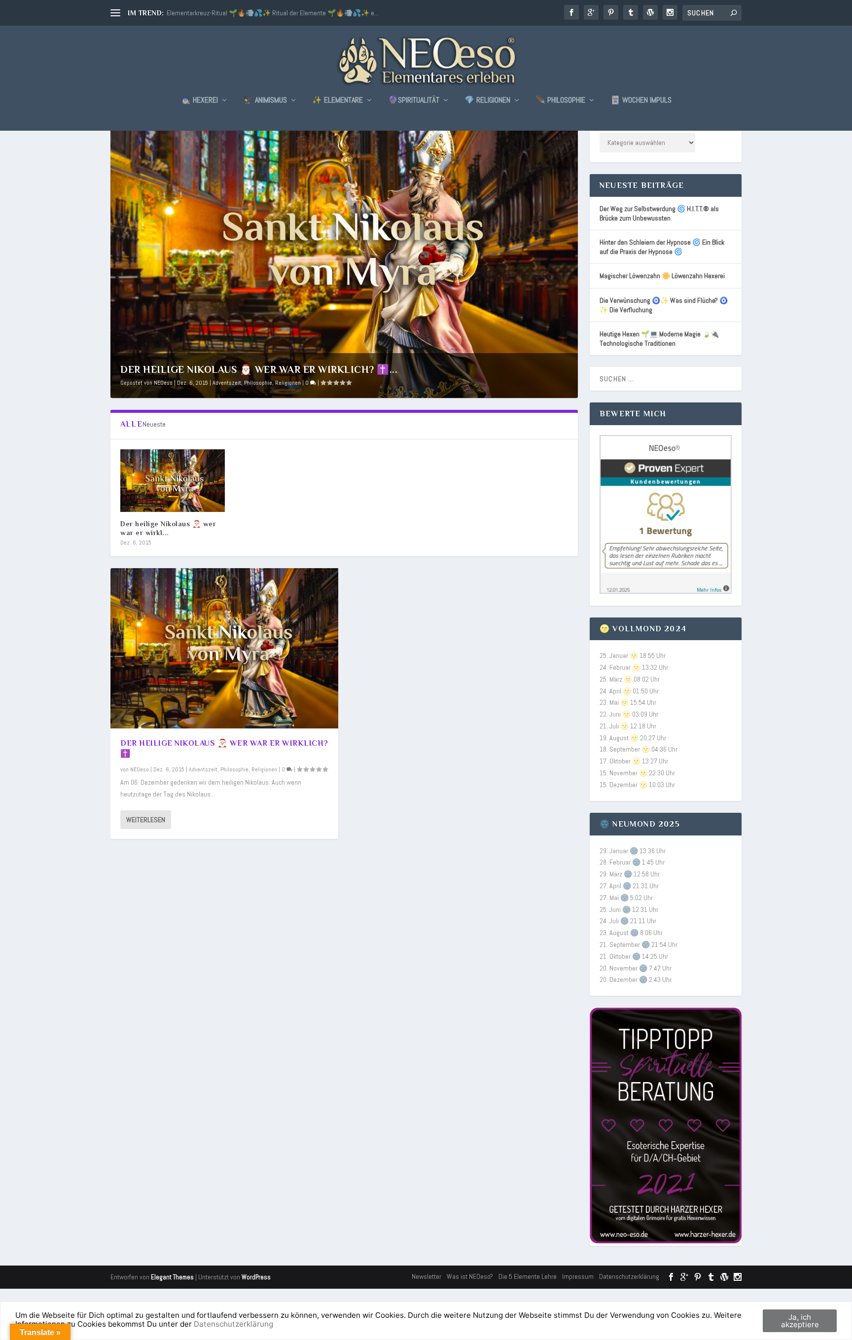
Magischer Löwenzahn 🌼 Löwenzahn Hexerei (662, 275)
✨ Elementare (337, 100)
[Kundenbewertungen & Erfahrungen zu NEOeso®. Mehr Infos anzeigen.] (666, 591)
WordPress (256, 1277)
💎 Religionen (487, 100)
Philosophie (258, 383)
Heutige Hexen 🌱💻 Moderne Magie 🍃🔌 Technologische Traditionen (659, 338)
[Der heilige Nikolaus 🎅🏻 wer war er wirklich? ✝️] (172, 480)
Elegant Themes (172, 1277)
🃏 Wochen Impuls (641, 100)
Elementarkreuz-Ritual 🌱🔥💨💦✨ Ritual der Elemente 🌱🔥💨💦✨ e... (273, 12)
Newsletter (426, 1276)
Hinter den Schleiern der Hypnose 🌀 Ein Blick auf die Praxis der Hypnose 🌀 (662, 247)
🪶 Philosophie (560, 100)
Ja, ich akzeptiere (800, 1320)
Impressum (578, 1276)
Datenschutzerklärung (629, 1276)
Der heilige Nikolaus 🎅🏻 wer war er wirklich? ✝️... (258, 369)
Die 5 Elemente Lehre (527, 1276)
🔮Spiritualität (413, 100)
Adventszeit (227, 383)
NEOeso (163, 383)
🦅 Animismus (265, 100)
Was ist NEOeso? (470, 1276)
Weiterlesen (145, 819)
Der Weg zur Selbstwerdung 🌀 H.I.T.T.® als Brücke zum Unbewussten (659, 213)
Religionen (288, 383)
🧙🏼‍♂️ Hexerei (199, 100)
